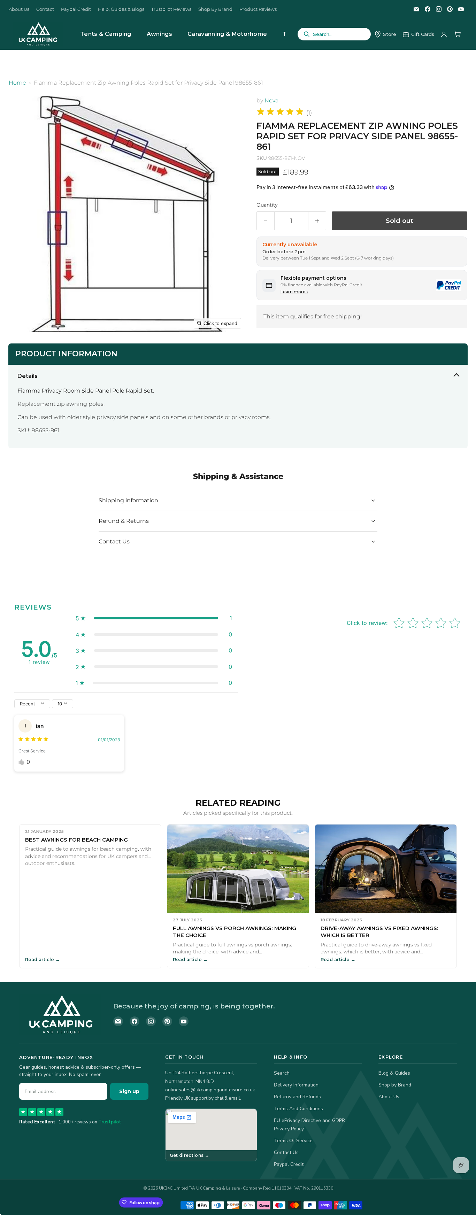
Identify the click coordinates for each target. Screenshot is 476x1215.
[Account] (444, 34)
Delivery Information (296, 1085)
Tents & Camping (105, 34)
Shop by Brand (394, 1085)
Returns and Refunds (297, 1096)
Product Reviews (258, 9)
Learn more (294, 291)
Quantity (267, 205)
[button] (154, 618)
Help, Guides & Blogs (121, 9)
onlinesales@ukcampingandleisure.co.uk (210, 1089)
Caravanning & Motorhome (227, 34)
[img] (280, 113)
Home (17, 83)
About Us (19, 9)
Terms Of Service (293, 1140)
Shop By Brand (215, 9)
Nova (271, 100)
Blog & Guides (394, 1073)
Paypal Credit (76, 9)
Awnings (159, 34)
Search (282, 1073)
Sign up (129, 1091)
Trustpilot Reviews (171, 9)
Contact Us (286, 1152)
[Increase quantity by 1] (317, 221)
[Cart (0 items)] (457, 34)
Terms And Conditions (298, 1108)
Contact (45, 9)
